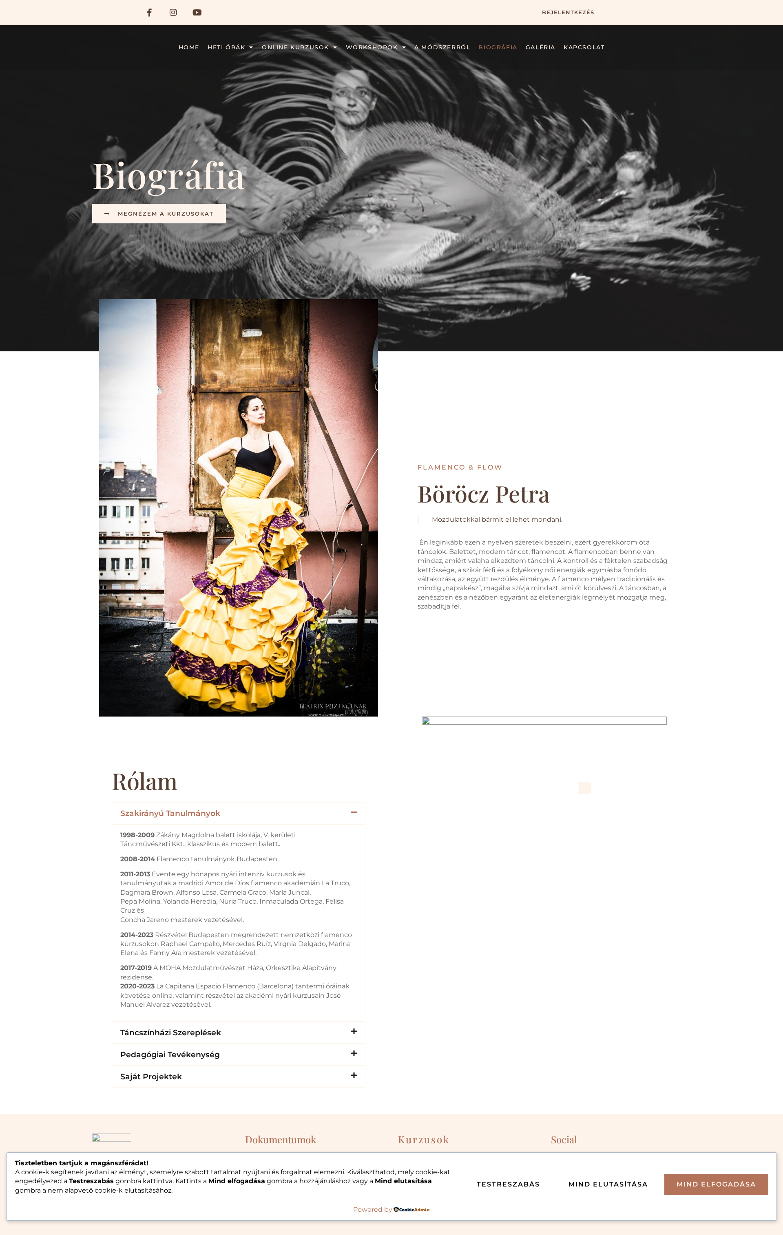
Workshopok (372, 47)
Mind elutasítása (608, 1184)
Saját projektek (151, 1076)
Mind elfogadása (716, 1184)
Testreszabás (508, 1184)
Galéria (540, 47)
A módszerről (442, 47)
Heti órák (226, 47)
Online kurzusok (295, 47)
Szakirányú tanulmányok (170, 813)
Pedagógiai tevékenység (170, 1054)
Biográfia (497, 47)
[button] (238, 813)
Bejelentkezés (568, 12)
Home (189, 47)
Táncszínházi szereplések (170, 1032)
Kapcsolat (584, 47)
